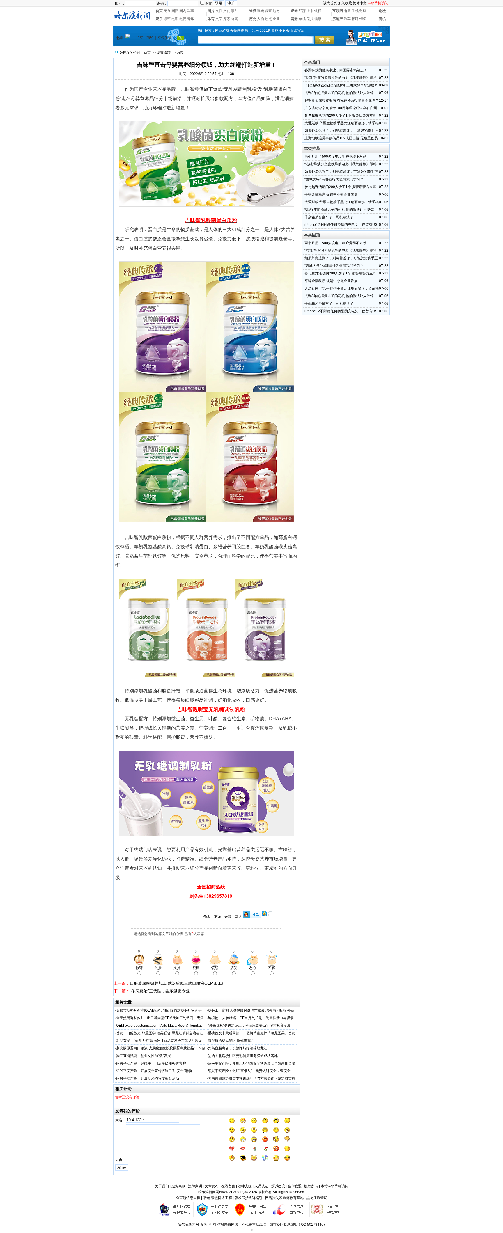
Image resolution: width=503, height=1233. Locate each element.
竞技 (310, 19)
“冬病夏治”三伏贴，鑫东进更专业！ (162, 991)
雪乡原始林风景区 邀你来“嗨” (230, 1041)
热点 (268, 19)
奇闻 (234, 19)
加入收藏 (345, 3)
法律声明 (195, 1186)
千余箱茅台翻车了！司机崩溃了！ (330, 217)
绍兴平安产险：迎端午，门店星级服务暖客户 (151, 1063)
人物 (260, 19)
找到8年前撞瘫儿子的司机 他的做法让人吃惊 (339, 93)
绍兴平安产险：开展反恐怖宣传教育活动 (147, 1078)
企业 (276, 19)
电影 (174, 19)
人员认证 (261, 1186)
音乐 (190, 19)
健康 (317, 19)
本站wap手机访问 (334, 1186)
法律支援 (245, 1186)
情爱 (362, 19)
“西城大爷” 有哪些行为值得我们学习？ (334, 179)
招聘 (355, 19)
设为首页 (330, 3)
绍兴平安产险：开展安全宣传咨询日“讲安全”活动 (154, 1071)
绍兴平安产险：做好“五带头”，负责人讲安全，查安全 (249, 1071)
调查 (268, 11)
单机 (302, 19)
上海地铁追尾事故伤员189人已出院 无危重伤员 (341, 138)
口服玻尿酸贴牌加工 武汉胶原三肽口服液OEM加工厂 (178, 983)
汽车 (347, 19)
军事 (190, 11)
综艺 (167, 19)
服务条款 (178, 1186)
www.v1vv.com (231, 1192)
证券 (294, 11)
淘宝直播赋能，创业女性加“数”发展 (143, 1056)
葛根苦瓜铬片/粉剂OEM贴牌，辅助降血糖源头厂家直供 (159, 1010)
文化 (226, 11)
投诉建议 (278, 1186)
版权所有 (311, 1186)
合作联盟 (295, 1186)
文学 (218, 19)
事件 (234, 11)
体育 (211, 19)
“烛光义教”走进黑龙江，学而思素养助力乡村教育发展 (249, 1025)
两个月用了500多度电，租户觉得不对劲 (335, 157)
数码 (362, 11)
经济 (302, 11)
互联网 (337, 11)
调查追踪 (164, 53)
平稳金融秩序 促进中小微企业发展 (331, 194)
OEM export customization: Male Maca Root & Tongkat (159, 1025)
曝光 (260, 11)
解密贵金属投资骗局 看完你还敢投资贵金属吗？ (341, 100)
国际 (174, 11)
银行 (317, 11)
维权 (252, 11)
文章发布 (212, 1186)
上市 (310, 11)
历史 (252, 19)
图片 (211, 11)
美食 (167, 11)
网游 (294, 19)
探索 (226, 19)
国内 (182, 11)
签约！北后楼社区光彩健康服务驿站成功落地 (243, 1056)
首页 (159, 11)
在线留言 (228, 1186)
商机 (382, 19)
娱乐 (159, 19)
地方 (276, 11)
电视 (182, 19)
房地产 (337, 19)
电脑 (347, 11)
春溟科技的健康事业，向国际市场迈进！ (335, 70)
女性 (218, 11)
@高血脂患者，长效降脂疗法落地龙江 (237, 1048)
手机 (355, 11)
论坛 (382, 11)
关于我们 (162, 1186)
